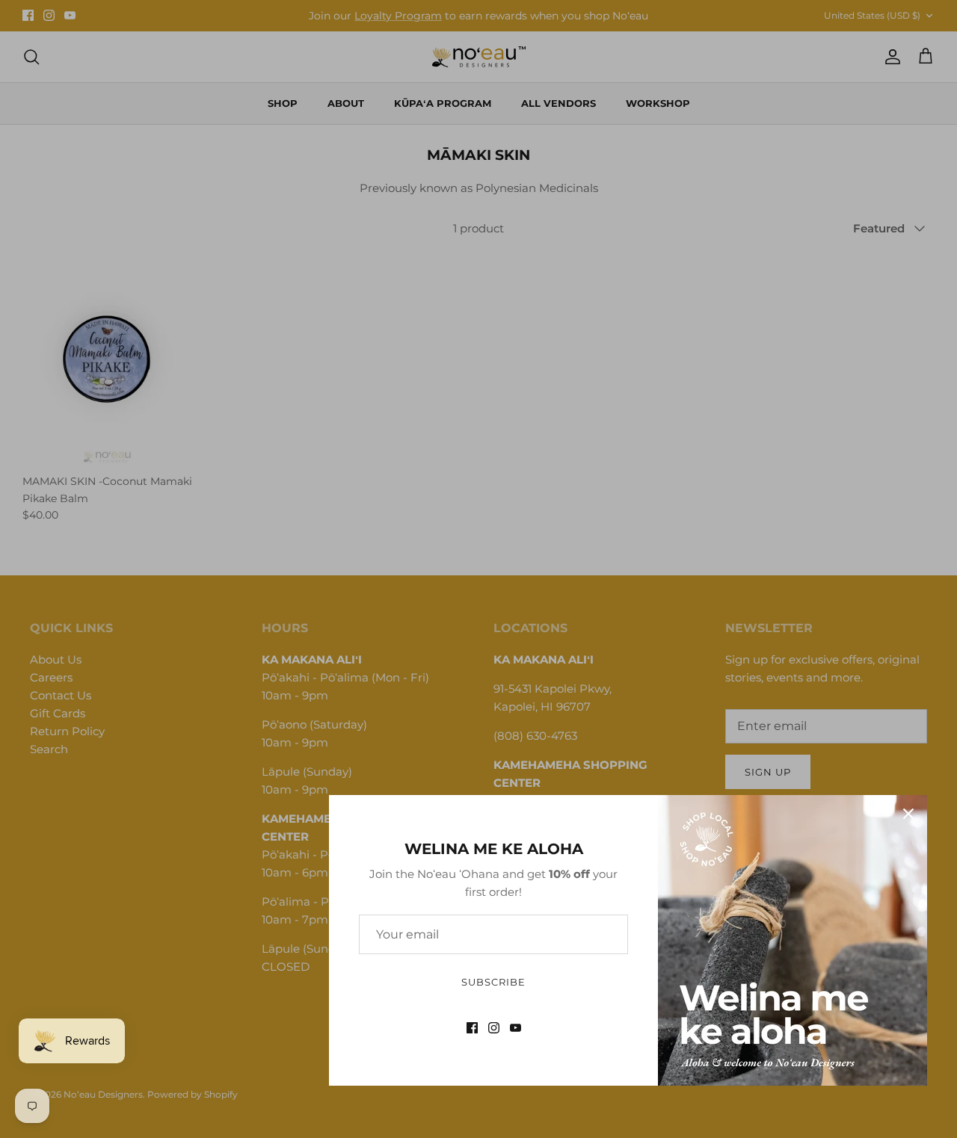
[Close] (908, 813)
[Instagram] (493, 1027)
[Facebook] (472, 1027)
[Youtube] (515, 1027)
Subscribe (493, 982)
